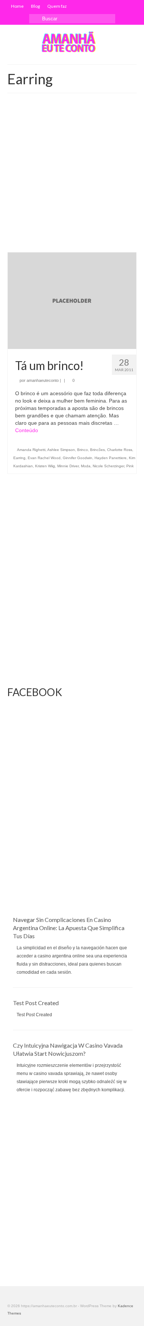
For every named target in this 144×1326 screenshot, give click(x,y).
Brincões (97, 450)
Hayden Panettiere (111, 458)
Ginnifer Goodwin (77, 458)
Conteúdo (26, 430)
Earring (19, 458)
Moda (85, 466)
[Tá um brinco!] (72, 300)
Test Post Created (36, 1002)
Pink (130, 466)
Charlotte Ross (119, 450)
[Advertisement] (72, 176)
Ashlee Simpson (61, 450)
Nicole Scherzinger (108, 466)
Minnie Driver (68, 466)
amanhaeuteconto (43, 380)
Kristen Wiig (45, 466)
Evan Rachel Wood (44, 458)
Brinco (82, 450)
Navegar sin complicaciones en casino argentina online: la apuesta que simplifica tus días (68, 927)
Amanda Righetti (31, 450)
